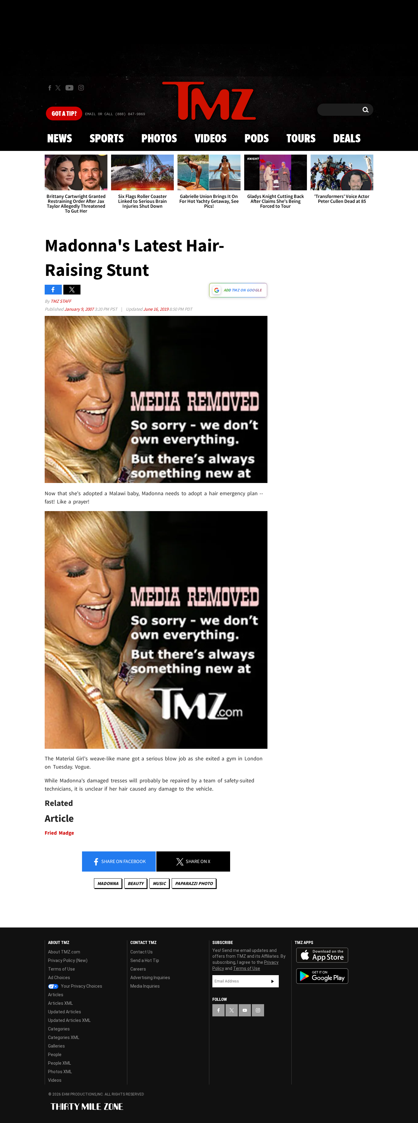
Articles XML (60, 1003)
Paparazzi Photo (194, 883)
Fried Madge (59, 833)
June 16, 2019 (156, 309)
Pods (256, 139)
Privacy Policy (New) (68, 960)
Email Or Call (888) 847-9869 (115, 114)
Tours (300, 139)
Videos (210, 139)
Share (123, 861)
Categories (59, 1028)
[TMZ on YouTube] (245, 1010)
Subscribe (273, 981)
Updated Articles (64, 1011)
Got (64, 114)
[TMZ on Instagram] (81, 87)
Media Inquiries (145, 986)
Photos (159, 139)
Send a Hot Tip (144, 960)
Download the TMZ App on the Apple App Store (322, 955)
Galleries (56, 1046)
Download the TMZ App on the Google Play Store (322, 976)
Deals (346, 139)
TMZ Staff (60, 301)
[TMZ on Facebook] (50, 88)
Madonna (107, 883)
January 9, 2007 (79, 309)
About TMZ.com (64, 951)
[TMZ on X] (59, 88)
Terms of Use (61, 969)
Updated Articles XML (69, 1020)
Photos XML (60, 1071)
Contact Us (141, 951)
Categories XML (63, 1037)
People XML (59, 1063)
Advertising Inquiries (150, 977)
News (59, 139)
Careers (138, 969)
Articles (55, 994)
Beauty (136, 883)
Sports (107, 139)
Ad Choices (59, 977)
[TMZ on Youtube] (69, 87)
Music (159, 883)
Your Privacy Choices (81, 986)
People (55, 1054)
